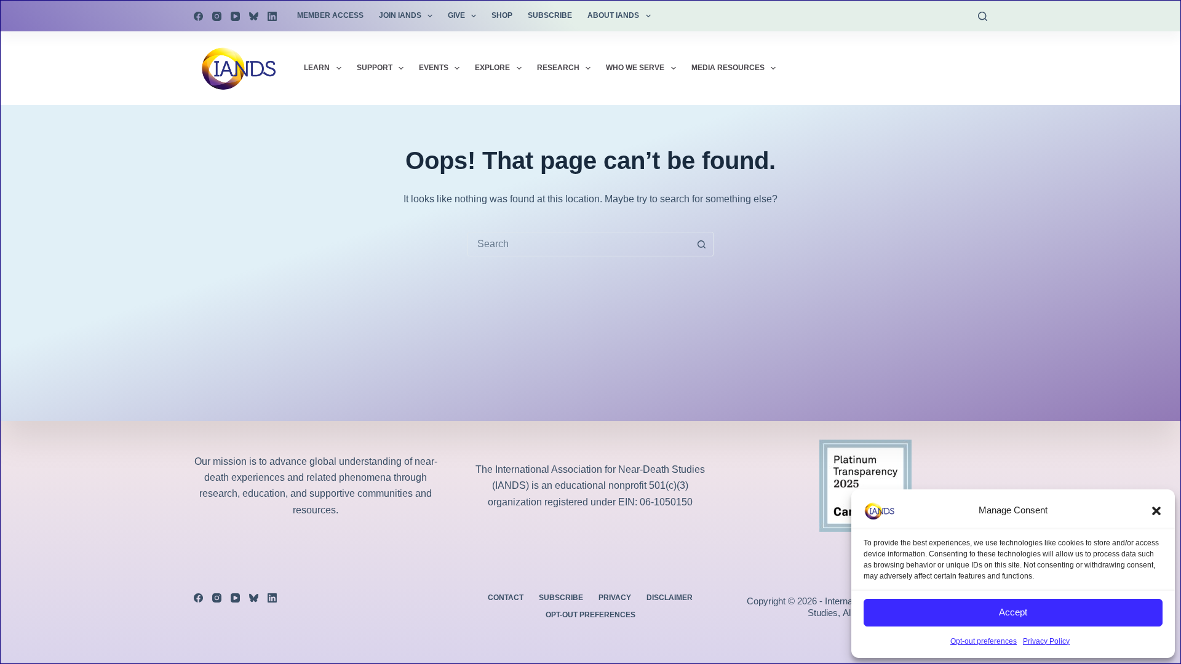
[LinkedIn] (272, 16)
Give (456, 15)
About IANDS (613, 15)
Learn (317, 67)
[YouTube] (235, 16)
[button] (1156, 511)
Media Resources (728, 67)
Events (433, 67)
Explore (492, 67)
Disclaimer (669, 597)
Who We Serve (635, 67)
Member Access (330, 15)
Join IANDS (400, 15)
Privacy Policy (1046, 641)
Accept (1013, 612)
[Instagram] (216, 16)
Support (374, 67)
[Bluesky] (253, 16)
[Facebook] (198, 16)
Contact (505, 597)
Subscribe (550, 15)
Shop (501, 15)
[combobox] (579, 244)
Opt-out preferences (983, 641)
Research (558, 67)
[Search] (982, 16)
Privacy (614, 597)
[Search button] (701, 244)
